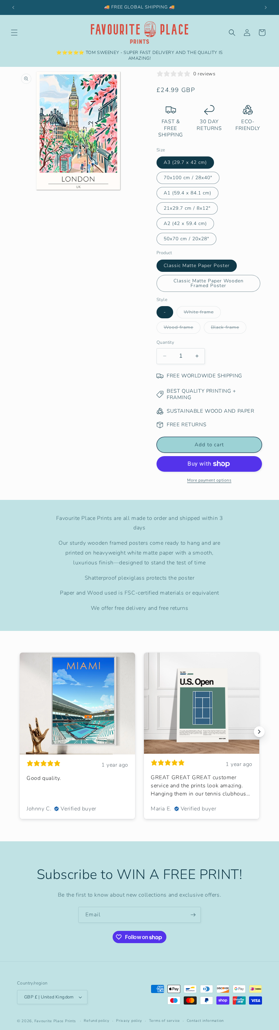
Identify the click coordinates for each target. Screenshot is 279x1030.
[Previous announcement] (13, 7)
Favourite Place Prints (55, 1021)
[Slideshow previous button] (19, 731)
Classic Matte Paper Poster (197, 265)
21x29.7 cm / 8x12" (187, 208)
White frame (202, 313)
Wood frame (182, 329)
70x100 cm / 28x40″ (188, 177)
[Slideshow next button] (259, 731)
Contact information (205, 1020)
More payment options (209, 480)
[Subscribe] (192, 915)
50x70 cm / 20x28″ (186, 239)
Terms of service (164, 1020)
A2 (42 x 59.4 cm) (185, 223)
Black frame (228, 329)
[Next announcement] (265, 7)
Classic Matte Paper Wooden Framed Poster (209, 283)
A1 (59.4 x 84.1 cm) (187, 193)
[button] (14, 32)
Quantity (165, 342)
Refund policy (96, 1020)
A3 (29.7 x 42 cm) (185, 162)
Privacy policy (129, 1020)
